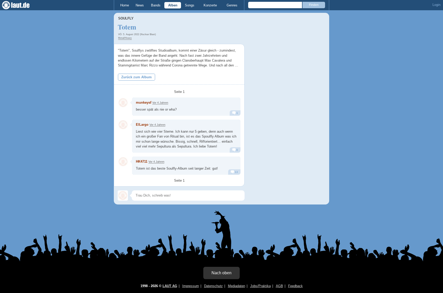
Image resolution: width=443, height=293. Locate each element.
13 (236, 172)
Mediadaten (236, 286)
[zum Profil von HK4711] (123, 162)
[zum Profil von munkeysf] (123, 102)
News (140, 5)
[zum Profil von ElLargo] (123, 125)
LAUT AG (170, 286)
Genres (232, 5)
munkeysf (143, 102)
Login (436, 5)
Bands (155, 5)
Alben (172, 5)
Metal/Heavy (125, 38)
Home (124, 5)
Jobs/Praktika (260, 286)
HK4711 (141, 161)
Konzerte (210, 5)
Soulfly (126, 18)
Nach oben (221, 273)
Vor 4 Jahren (160, 102)
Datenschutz (213, 286)
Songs (189, 5)
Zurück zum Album (136, 77)
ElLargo (142, 124)
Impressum (190, 286)
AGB (279, 286)
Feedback (295, 286)
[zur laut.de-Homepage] (20, 5)
